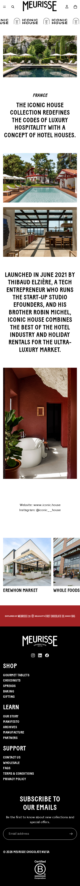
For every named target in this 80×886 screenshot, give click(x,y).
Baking (8, 691)
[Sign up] (71, 834)
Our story (11, 716)
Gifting (9, 696)
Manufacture (13, 732)
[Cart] (75, 7)
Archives (10, 727)
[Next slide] (72, 568)
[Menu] (4, 6)
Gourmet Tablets (16, 675)
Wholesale (11, 763)
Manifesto (11, 721)
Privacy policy (14, 779)
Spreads (9, 686)
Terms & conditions (18, 773)
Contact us (11, 757)
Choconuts (12, 680)
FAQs (6, 768)
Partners (10, 738)
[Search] (13, 7)
